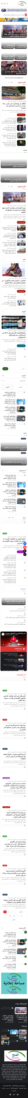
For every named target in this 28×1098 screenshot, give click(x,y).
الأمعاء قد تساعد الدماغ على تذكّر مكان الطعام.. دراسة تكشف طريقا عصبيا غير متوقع (9, 573)
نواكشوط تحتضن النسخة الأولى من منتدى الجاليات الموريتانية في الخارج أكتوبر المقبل (9, 251)
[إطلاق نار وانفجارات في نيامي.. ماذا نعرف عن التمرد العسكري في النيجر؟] (14, 68)
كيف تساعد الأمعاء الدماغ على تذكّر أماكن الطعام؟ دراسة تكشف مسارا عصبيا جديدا (9, 566)
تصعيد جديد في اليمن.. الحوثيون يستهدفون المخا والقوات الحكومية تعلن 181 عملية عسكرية (15, 785)
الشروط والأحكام (14, 1088)
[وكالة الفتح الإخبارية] (22, 3)
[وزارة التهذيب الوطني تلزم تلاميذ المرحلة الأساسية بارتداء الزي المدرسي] (21, 303)
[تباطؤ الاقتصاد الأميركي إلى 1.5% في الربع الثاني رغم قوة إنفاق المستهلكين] (21, 418)
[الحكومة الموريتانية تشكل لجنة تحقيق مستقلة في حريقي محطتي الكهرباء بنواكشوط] (21, 243)
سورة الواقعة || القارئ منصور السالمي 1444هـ (15, 624)
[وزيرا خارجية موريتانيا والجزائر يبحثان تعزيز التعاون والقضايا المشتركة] (14, 30)
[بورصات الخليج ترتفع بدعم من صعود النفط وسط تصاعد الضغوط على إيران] (20, 54)
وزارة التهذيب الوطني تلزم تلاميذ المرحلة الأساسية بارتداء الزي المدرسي (9, 304)
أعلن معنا (14, 1090)
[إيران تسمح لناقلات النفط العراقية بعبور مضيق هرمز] (14, 161)
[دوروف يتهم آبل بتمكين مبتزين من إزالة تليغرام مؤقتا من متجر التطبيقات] (21, 402)
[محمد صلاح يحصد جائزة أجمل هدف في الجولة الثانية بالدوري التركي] (7, 43)
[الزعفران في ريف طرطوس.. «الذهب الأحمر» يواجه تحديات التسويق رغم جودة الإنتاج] (14, 175)
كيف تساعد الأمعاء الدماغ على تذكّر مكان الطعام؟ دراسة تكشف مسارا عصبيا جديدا (9, 581)
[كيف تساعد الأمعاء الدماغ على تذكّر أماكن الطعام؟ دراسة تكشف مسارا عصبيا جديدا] (25, 562)
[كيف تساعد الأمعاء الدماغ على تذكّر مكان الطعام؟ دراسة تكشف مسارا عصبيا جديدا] (25, 577)
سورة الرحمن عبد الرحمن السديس (18, 610)
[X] (24, 554)
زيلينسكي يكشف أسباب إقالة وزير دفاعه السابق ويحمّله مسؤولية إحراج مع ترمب (9, 144)
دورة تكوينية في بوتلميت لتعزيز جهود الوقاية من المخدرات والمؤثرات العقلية (14, 210)
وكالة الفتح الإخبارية (20, 101)
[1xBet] (14, 19)
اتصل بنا (3, 1088)
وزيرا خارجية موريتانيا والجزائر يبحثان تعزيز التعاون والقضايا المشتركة (9, 229)
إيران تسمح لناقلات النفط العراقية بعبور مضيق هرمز (10, 359)
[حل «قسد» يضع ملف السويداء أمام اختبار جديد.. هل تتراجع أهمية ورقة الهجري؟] (21, 135)
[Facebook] (24, 543)
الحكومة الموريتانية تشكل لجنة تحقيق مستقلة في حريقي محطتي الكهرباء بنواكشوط (9, 244)
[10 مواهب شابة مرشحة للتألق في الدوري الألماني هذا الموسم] (21, 426)
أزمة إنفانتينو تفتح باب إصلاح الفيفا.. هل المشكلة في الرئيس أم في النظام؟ (14, 756)
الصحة (9, 517)
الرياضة (23, 438)
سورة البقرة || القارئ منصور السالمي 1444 (16, 617)
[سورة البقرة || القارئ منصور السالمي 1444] (25, 613)
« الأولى (21, 912)
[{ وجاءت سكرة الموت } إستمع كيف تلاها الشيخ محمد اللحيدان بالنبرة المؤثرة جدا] (14, 599)
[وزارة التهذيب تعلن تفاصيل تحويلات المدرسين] (25, 294)
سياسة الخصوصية (22, 1088)
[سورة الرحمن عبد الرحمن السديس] (25, 607)
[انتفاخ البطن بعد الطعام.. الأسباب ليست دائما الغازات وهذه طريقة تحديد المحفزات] (20, 43)
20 (14, 915)
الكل (11, 82)
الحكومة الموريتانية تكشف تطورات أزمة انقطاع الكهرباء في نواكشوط (9, 236)
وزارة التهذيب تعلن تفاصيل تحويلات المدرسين (10, 297)
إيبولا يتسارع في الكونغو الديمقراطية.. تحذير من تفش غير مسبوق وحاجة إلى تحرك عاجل (15, 844)
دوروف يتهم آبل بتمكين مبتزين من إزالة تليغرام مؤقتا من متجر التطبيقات (9, 401)
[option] (14, 41)
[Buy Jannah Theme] (14, 10)
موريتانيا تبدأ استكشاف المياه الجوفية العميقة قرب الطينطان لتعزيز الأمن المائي (16, 815)
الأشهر (7, 387)
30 (9, 915)
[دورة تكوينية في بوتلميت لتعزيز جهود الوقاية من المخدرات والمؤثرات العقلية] (21, 394)
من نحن (7, 1088)
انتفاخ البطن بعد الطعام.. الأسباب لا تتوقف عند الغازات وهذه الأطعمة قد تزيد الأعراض (14, 541)
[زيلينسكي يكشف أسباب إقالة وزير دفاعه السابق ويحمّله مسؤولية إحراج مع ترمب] (21, 143)
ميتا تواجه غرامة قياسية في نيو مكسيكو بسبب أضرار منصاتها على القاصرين (15, 727)
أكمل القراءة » (21, 114)
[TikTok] (24, 550)
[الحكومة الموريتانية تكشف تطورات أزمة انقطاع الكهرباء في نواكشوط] (21, 235)
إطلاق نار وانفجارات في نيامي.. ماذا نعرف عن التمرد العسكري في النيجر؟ (14, 106)
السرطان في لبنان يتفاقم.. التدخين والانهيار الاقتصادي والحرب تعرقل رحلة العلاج (14, 698)
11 (21, 915)
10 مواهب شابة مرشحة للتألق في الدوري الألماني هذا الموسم (9, 425)
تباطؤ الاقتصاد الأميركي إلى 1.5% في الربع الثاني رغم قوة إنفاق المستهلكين (14, 335)
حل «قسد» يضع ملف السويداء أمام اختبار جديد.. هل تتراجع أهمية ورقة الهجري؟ (9, 136)
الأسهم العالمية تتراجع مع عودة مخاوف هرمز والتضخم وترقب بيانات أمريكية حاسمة (14, 873)
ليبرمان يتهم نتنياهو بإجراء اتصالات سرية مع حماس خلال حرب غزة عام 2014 (9, 129)
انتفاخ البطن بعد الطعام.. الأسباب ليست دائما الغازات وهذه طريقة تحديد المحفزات (9, 558)
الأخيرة (20, 387)
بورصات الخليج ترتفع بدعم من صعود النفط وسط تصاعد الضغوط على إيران (9, 352)
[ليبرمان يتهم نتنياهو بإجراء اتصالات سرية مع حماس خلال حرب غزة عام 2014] (21, 128)
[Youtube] (24, 547)
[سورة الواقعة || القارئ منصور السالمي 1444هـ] (25, 620)
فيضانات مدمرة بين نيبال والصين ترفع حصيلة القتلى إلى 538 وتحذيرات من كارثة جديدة (9, 121)
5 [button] (17, 77)
